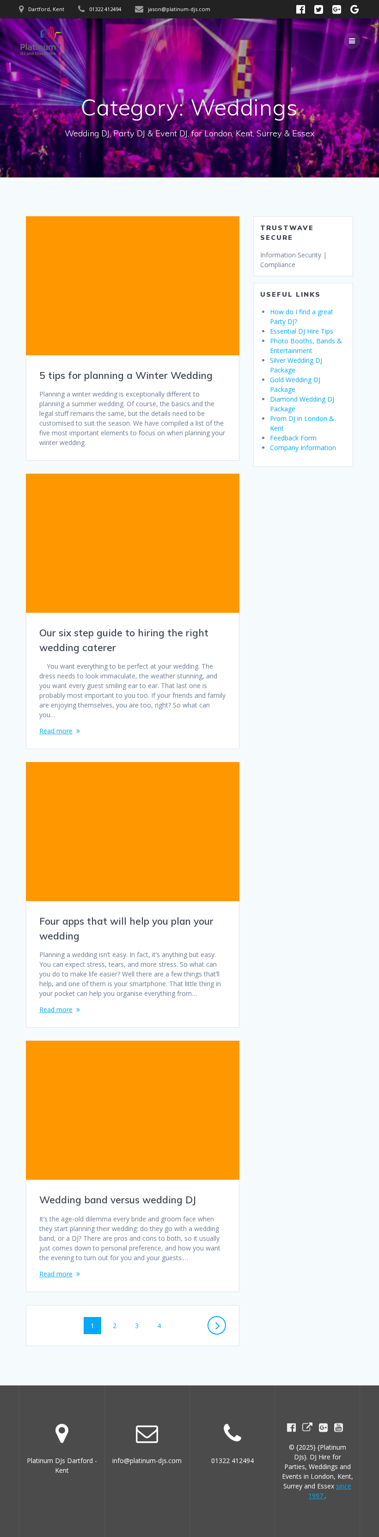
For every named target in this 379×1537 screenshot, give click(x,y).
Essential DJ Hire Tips (301, 331)
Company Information (303, 447)
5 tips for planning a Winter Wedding (126, 375)
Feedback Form (293, 437)
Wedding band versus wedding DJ (117, 1200)
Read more (56, 730)
